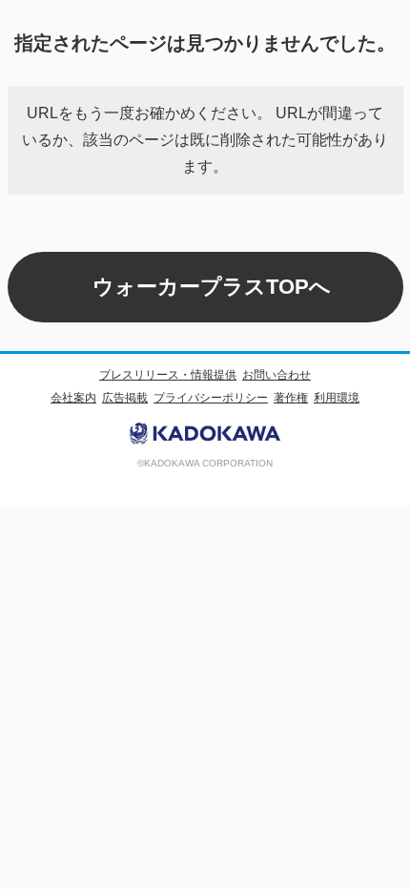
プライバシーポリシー (211, 397)
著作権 (291, 397)
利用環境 (336, 397)
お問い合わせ (276, 375)
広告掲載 (125, 397)
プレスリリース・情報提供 (167, 375)
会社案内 (73, 397)
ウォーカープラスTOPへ (211, 287)
